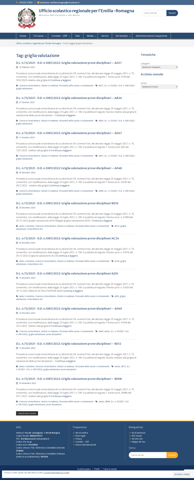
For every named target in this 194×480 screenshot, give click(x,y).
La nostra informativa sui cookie (56, 472)
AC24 (117, 261)
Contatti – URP (59, 35)
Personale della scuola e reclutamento (76, 85)
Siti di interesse (138, 432)
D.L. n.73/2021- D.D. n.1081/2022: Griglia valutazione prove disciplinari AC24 (67, 238)
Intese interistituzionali (85, 444)
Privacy (78, 438)
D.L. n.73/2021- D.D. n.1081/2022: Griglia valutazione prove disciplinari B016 (67, 203)
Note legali (80, 435)
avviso (107, 331)
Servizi (104, 35)
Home (23, 35)
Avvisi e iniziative (26, 226)
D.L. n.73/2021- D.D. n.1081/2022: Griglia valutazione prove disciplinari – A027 (69, 63)
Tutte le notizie (110, 469)
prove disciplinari (54, 334)
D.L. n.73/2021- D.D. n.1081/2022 (119, 85)
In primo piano (84, 469)
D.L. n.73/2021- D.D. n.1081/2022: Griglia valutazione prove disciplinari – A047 (69, 133)
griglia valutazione (24, 88)
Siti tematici (122, 35)
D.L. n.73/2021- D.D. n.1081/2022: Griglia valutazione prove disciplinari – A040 (69, 308)
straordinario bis (35, 229)
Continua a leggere (60, 80)
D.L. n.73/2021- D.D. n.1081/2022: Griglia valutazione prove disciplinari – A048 (69, 168)
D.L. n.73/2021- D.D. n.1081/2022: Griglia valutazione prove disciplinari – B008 (69, 379)
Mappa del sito (138, 441)
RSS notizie (137, 435)
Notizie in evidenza (49, 85)
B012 (123, 366)
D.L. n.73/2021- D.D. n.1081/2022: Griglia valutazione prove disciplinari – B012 (68, 343)
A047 (101, 155)
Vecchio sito (137, 438)
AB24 (101, 120)
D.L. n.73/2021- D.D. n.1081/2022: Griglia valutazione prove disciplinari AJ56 (67, 273)
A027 (101, 85)
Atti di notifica (81, 432)
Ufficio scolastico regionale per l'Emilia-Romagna (86, 10)
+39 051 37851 (26, 2)
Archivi (144, 83)
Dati (77, 35)
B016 (117, 226)
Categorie (145, 63)
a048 (101, 190)
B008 (107, 401)
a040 (101, 331)
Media (90, 35)
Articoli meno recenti (27, 413)
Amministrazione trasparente (151, 35)
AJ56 (117, 296)
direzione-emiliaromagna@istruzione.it (59, 2)
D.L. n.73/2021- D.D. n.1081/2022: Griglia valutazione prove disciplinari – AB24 (69, 98)
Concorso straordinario (29, 85)
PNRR (97, 469)
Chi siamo (38, 35)
